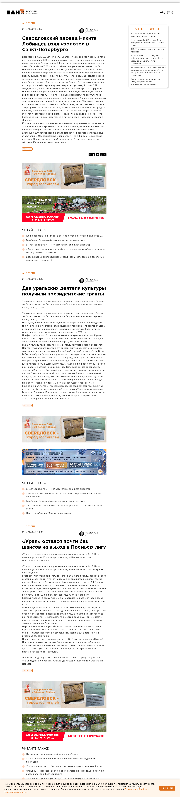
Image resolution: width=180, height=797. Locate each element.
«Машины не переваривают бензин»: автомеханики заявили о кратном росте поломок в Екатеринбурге (65, 772)
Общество (27, 149)
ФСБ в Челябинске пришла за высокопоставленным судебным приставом (60, 760)
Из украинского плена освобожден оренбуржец (52, 754)
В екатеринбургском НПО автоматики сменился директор (58, 245)
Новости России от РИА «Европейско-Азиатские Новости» (16, 12)
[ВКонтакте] (90, 154)
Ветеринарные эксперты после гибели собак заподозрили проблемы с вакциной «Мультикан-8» (65, 258)
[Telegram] (97, 154)
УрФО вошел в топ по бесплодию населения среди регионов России (64, 766)
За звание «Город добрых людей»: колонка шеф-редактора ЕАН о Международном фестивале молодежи (148, 71)
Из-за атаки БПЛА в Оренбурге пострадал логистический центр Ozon (147, 42)
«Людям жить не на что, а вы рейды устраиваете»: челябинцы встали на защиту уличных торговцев (65, 251)
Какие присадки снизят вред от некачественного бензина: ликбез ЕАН (65, 236)
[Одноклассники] (93, 154)
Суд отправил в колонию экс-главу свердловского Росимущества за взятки (64, 507)
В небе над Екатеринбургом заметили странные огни (55, 240)
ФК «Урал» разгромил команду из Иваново (148, 50)
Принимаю (167, 788)
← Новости (28, 23)
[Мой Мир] (101, 154)
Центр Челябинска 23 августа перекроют (49, 513)
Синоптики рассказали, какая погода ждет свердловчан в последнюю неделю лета (64, 495)
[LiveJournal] (104, 154)
